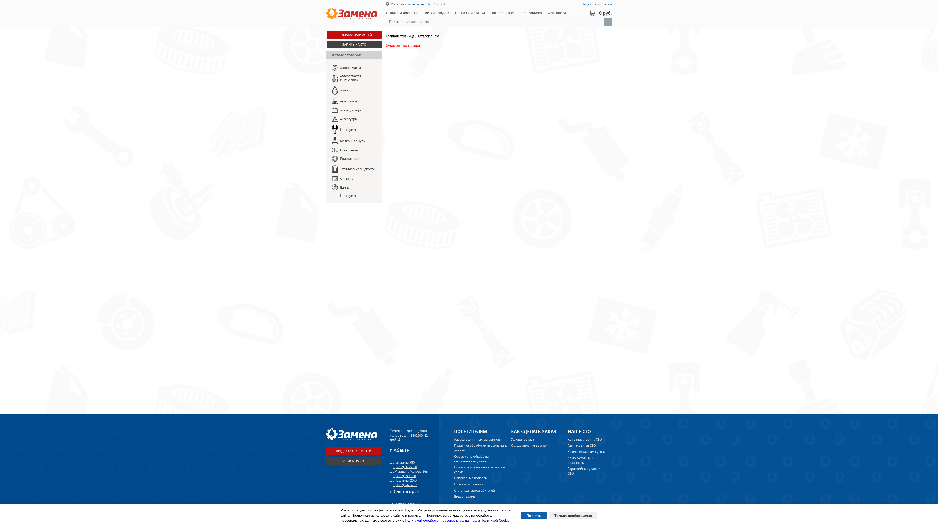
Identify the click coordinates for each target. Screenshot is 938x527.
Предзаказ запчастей (354, 35)
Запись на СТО (354, 44)
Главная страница (400, 36)
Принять (534, 515)
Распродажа (531, 12)
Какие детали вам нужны (587, 451)
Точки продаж (436, 12)
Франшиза (557, 12)
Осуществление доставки (530, 445)
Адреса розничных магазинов (477, 439)
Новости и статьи (470, 12)
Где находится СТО (582, 445)
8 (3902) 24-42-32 (405, 485)
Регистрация (602, 4)
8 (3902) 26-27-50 (405, 467)
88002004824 (420, 435)
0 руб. (605, 13)
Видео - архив (464, 496)
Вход (585, 4)
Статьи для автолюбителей (474, 490)
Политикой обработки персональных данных (441, 520)
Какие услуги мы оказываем (580, 460)
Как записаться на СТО (585, 439)
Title (436, 36)
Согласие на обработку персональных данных (472, 458)
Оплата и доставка (402, 12)
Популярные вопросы (471, 478)
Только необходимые (573, 515)
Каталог (423, 36)
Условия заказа (522, 439)
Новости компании (468, 484)
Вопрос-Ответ (503, 12)
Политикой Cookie (495, 520)
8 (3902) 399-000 (404, 476)
